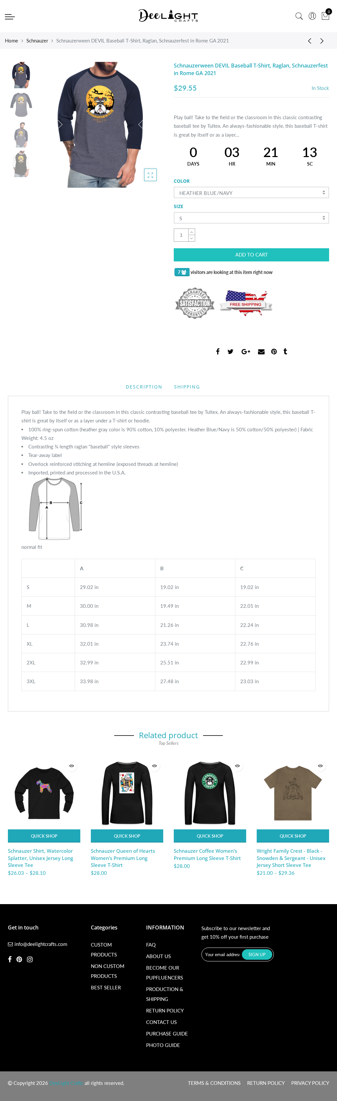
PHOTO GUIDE (163, 1045)
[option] (100, 125)
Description (144, 387)
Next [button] (147, 124)
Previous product (307, 40)
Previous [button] (54, 124)
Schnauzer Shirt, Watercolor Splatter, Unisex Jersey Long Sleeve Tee (40, 857)
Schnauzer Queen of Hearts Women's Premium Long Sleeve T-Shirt (123, 857)
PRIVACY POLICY (310, 1083)
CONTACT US (161, 1022)
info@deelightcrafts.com (40, 944)
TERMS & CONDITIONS (214, 1083)
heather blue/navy (206, 193)
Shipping (187, 387)
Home (11, 40)
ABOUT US (158, 956)
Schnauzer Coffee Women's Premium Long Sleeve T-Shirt (207, 854)
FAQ (151, 945)
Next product (324, 40)
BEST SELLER (106, 987)
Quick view (71, 766)
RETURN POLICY (165, 1010)
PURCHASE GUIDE (167, 1033)
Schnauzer (37, 40)
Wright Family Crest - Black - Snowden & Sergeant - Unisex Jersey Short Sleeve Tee (291, 857)
